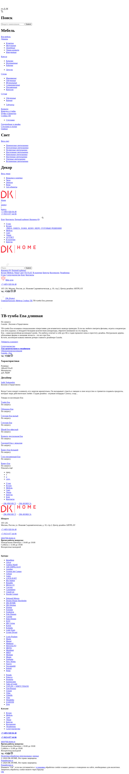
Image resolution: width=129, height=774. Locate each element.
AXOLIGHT (11, 578)
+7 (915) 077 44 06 (9, 214)
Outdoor (4, 129)
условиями (40, 767)
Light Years (10, 630)
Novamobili (10, 666)
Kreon (8, 625)
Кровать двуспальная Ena (12, 436)
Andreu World (12, 565)
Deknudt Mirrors (12, 598)
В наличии (10, 239)
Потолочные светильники (17, 148)
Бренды (9, 242)
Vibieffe (9, 695)
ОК (2, 772)
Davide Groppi (12, 594)
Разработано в (7, 760)
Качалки (9, 61)
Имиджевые (11, 52)
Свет (8, 233)
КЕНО (31, 228)
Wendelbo (10, 700)
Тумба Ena (5, 402)
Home (3, 200)
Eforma (9, 607)
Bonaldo (9, 583)
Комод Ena (5, 463)
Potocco (9, 677)
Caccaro (9, 587)
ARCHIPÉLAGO (13, 567)
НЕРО (37, 228)
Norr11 (9, 664)
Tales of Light (11, 684)
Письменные (11, 87)
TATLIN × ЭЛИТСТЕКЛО (17, 686)
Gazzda (9, 616)
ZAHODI (10, 702)
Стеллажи (10, 120)
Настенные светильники (16, 157)
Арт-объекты (11, 187)
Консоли (9, 89)
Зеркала (9, 182)
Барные (9, 100)
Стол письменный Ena (10, 457)
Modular (9, 655)
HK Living (10, 623)
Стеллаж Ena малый (9, 416)
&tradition (10, 560)
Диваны (4, 39)
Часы (8, 180)
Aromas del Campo (14, 571)
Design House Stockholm (16, 601)
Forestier (9, 610)
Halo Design (11, 619)
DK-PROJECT (9, 503)
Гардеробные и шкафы (11, 124)
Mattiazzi (9, 643)
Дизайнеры (65, 273)
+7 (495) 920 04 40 (9, 212)
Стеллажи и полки (9, 126)
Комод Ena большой (9, 450)
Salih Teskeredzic (8, 382)
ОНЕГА (16, 228)
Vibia (8, 693)
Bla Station (10, 580)
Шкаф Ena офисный (9, 429)
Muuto (8, 657)
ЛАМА (24, 228)
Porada (9, 675)
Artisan (9, 574)
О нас (8, 224)
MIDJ (8, 652)
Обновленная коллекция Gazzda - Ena (11, 352)
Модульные (11, 45)
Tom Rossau (11, 688)
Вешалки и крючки (14, 178)
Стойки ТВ (6, 116)
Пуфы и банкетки (8, 113)
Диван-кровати (12, 50)
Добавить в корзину (9, 342)
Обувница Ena (7, 409)
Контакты (10, 219)
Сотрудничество (13, 275)
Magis (8, 639)
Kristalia (9, 628)
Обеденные (11, 80)
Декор (8, 235)
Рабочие (9, 65)
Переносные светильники (17, 145)
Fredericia (10, 612)
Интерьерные (12, 63)
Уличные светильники (15, 159)
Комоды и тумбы (8, 111)
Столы (4, 74)
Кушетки (10, 43)
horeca (3, 209)
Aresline (9, 569)
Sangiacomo (11, 682)
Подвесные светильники (16, 150)
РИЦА (9, 228)
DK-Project (10, 298)
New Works (11, 661)
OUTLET (28, 273)
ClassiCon (10, 592)
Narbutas (9, 659)
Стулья (4, 94)
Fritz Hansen (11, 614)
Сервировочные (13, 85)
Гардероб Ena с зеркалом (11, 443)
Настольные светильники (17, 152)
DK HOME (11, 603)
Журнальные (11, 83)
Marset (8, 641)
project (3, 205)
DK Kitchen (11, 605)
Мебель (9, 230)
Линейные (10, 48)
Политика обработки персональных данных (20, 756)
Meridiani (10, 650)
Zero (8, 704)
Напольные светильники (16, 154)
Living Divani (11, 632)
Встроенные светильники (17, 161)
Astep (8, 576)
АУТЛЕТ (10, 237)
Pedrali (9, 668)
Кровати (4, 109)
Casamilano (10, 589)
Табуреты (10, 105)
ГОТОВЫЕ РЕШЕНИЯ (51, 228)
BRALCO (10, 585)
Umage (9, 691)
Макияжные (11, 78)
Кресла (4, 57)
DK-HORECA (25, 503)
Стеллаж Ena (6, 423)
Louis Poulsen (11, 637)
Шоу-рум (9, 280)
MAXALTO (11, 646)
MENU (9, 648)
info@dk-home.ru (8, 538)
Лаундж (9, 70)
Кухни (9, 226)
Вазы (8, 185)
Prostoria (9, 679)
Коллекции (54, 273)
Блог (3, 219)
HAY (8, 621)
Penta (8, 671)
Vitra (8, 697)
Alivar (8, 562)
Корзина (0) (35, 219)
